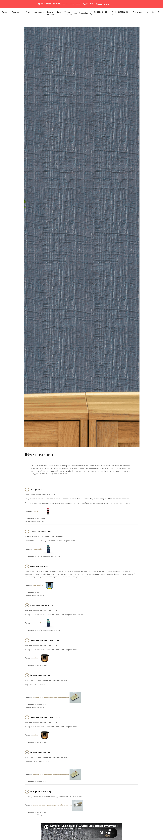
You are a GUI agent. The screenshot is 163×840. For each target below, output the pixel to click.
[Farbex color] (48, 549)
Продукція (17, 12)
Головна (5, 12)
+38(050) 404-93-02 (99, 13)
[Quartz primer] (49, 585)
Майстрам (38, 12)
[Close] (159, 4)
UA (158, 12)
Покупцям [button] (137, 12)
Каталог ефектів (50, 13)
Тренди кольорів (68, 13)
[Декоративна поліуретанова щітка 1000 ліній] (75, 697)
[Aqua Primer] (48, 511)
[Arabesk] (44, 658)
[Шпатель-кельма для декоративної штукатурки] (77, 805)
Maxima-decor (82, 13)
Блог (59, 12)
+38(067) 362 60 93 (120, 13)
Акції (28, 12)
